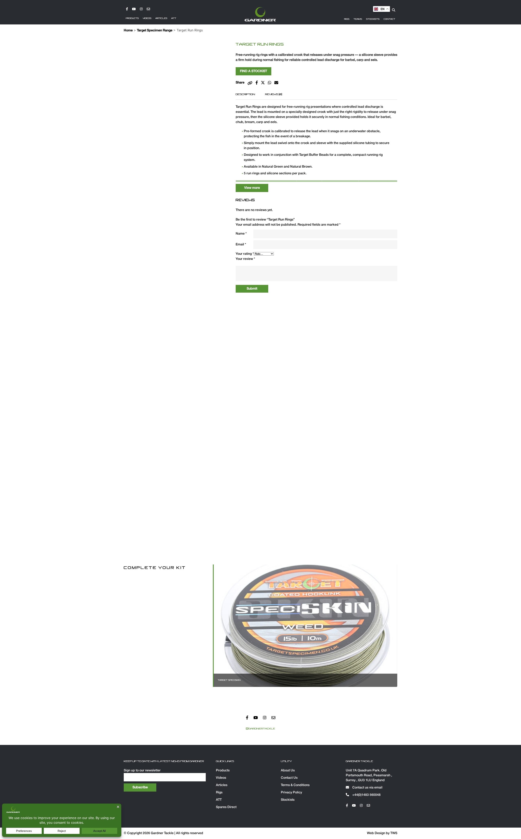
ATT (173, 18)
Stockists (373, 19)
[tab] (245, 94)
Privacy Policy (291, 792)
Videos (147, 18)
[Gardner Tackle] (260, 14)
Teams (358, 19)
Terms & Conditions (295, 785)
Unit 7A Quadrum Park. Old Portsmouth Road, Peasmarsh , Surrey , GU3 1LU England (369, 775)
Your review (245, 259)
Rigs (346, 19)
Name (241, 233)
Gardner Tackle (162, 833)
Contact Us (289, 777)
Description (245, 94)
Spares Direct (226, 807)
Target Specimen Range (154, 30)
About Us (288, 770)
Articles (161, 18)
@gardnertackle (260, 728)
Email (241, 244)
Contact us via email (366, 787)
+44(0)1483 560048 (366, 795)
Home (128, 30)
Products (132, 18)
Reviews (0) (273, 94)
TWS (393, 833)
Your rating (245, 254)
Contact (389, 19)
